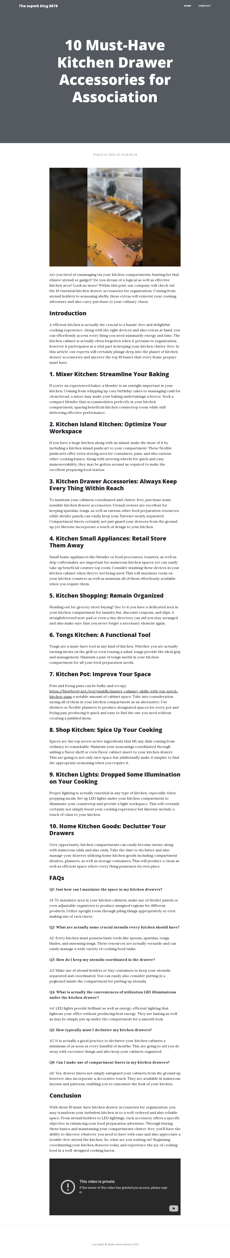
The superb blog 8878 (38, 5)
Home (187, 5)
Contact (205, 5)
